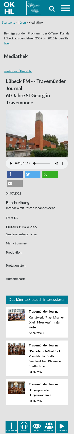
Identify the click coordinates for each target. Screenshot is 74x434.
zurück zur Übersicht (18, 71)
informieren (11, 430)
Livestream (62, 430)
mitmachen (49, 430)
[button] (15, 174)
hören (22, 22)
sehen (36, 430)
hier (6, 43)
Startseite (8, 22)
